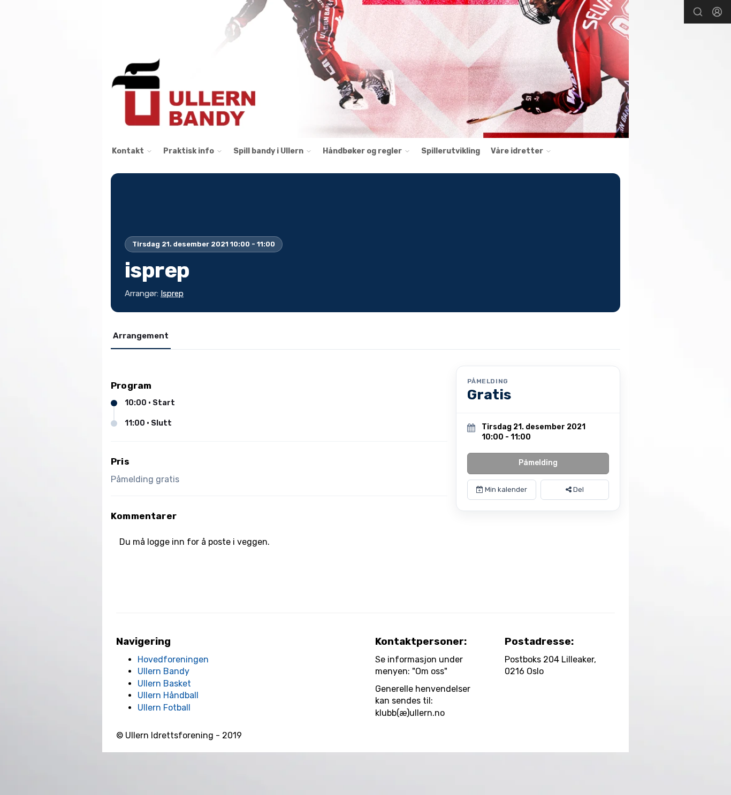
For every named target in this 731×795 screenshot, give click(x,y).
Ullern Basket (164, 683)
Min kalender (505, 489)
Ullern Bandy (163, 671)
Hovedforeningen (173, 659)
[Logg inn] (717, 11)
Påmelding (538, 462)
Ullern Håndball (168, 695)
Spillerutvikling (450, 151)
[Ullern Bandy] (365, 69)
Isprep (172, 293)
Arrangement (141, 336)
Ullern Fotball (164, 708)
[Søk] (697, 11)
